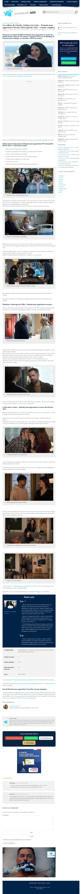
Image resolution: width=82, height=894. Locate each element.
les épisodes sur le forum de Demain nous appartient (22, 683)
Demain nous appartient (57, 1)
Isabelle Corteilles (37, 29)
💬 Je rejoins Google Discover (69, 62)
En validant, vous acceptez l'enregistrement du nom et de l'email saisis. (17, 839)
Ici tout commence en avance (64, 154)
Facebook (61, 177)
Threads (60, 181)
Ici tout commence (72, 1)
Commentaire (6, 815)
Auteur (43, 883)
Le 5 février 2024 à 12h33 (21, 794)
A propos (48, 883)
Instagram (61, 179)
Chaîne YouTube (43, 5)
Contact (39, 883)
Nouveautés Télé (6, 23)
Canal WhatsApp (56, 5)
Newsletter (33, 5)
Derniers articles (26, 1)
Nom (31, 832)
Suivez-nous (14, 1)
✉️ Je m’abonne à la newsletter (68, 58)
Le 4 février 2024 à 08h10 (22, 783)
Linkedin (61, 190)
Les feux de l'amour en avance (64, 161)
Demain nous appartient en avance (10, 612)
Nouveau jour (61, 165)
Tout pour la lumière (72, 165)
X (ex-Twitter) (62, 175)
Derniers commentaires (40, 1)
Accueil (6, 1)
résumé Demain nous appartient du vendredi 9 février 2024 (23, 679)
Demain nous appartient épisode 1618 (26, 74)
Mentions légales (33, 883)
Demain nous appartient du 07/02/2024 (38, 140)
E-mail (31, 836)
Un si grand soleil (9, 5)
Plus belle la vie (22, 5)
